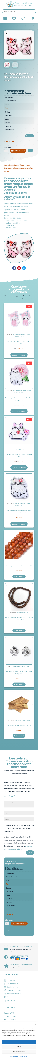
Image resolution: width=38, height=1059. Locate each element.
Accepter (19, 1042)
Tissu (6, 108)
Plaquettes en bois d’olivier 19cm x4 (19, 725)
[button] (35, 1025)
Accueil (6, 165)
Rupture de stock (19, 736)
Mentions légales (14, 1056)
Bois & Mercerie (14, 165)
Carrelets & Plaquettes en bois (22, 720)
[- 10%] (19, 331)
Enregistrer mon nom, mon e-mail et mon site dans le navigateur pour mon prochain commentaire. (19, 828)
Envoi (30, 853)
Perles (26, 612)
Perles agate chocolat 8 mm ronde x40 (19, 566)
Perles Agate (22, 560)
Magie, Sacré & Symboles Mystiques (22, 666)
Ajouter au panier (19, 151)
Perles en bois (20, 612)
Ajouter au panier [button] (19, 355)
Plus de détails (29, 136)
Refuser (19, 1046)
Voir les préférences (19, 1051)
